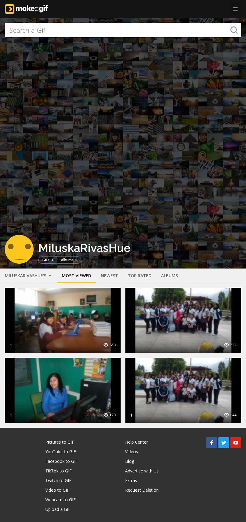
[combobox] (123, 30)
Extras (131, 480)
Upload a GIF (57, 509)
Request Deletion (142, 490)
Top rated (140, 275)
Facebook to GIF (61, 461)
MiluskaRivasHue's (26, 275)
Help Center (136, 442)
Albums (169, 275)
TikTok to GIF (58, 471)
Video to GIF (57, 490)
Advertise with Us (142, 471)
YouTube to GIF (60, 451)
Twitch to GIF (58, 480)
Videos (131, 451)
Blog (129, 461)
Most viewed (76, 275)
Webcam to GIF (60, 499)
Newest (109, 275)
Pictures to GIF (59, 442)
